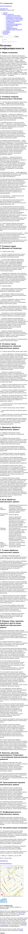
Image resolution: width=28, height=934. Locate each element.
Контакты (5, 33)
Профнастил (9, 26)
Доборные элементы (11, 28)
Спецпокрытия (10, 22)
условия (21, 930)
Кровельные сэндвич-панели (14, 17)
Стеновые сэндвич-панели (13, 15)
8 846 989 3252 (4, 8)
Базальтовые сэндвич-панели (14, 24)
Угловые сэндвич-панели (13, 21)
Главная (5, 12)
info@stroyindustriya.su (6, 6)
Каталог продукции (8, 14)
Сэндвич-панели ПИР (12, 25)
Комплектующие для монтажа (14, 29)
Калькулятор (6, 32)
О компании (6, 31)
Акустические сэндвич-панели (14, 19)
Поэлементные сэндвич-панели (14, 18)
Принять (3, 933)
